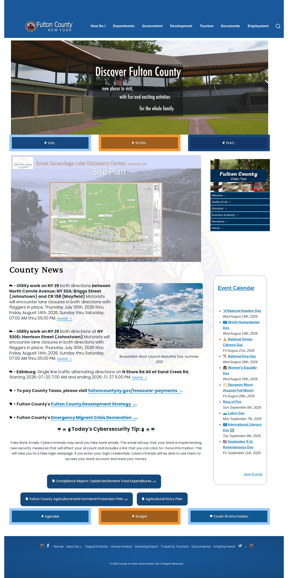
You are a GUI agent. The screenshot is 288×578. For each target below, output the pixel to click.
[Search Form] (278, 26)
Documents (201, 546)
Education (217, 208)
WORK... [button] (141, 142)
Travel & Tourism (175, 546)
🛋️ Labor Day (234, 413)
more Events (253, 474)
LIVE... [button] (52, 142)
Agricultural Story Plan (163, 498)
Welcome (217, 195)
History (216, 228)
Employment (224, 546)
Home (58, 546)
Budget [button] (141, 516)
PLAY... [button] (231, 142)
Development (146, 546)
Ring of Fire (232, 402)
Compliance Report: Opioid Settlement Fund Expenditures (103, 481)
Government (121, 546)
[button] (104, 481)
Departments (96, 546)
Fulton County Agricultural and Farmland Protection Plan (76, 498)
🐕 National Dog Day (239, 356)
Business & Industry (223, 215)
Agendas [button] (52, 516)
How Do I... (74, 546)
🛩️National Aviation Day (242, 311)
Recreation (218, 221)
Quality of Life (220, 202)
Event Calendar (236, 288)
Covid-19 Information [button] (231, 516)
